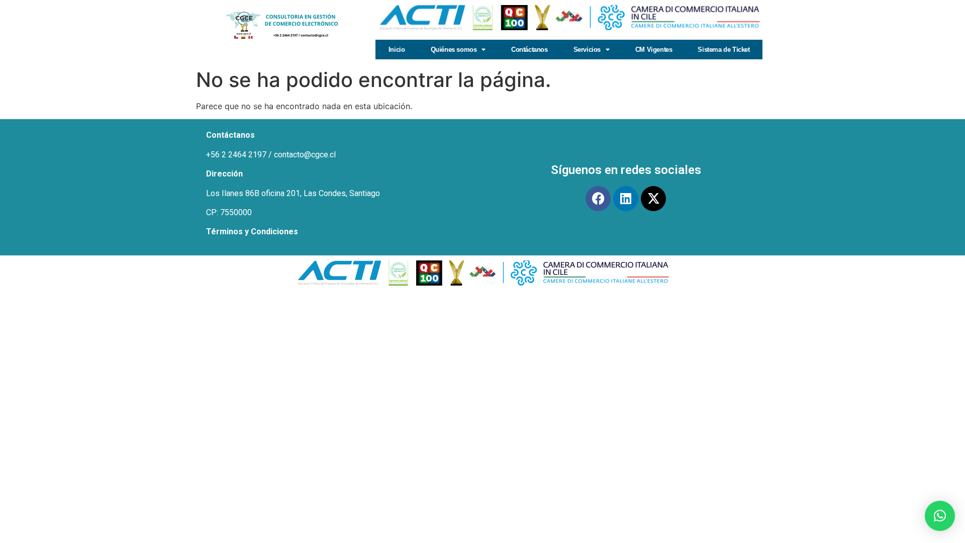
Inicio (397, 49)
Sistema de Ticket (723, 49)
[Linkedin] (625, 198)
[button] (940, 516)
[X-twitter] (653, 198)
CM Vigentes (653, 49)
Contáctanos (529, 49)
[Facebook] (598, 198)
